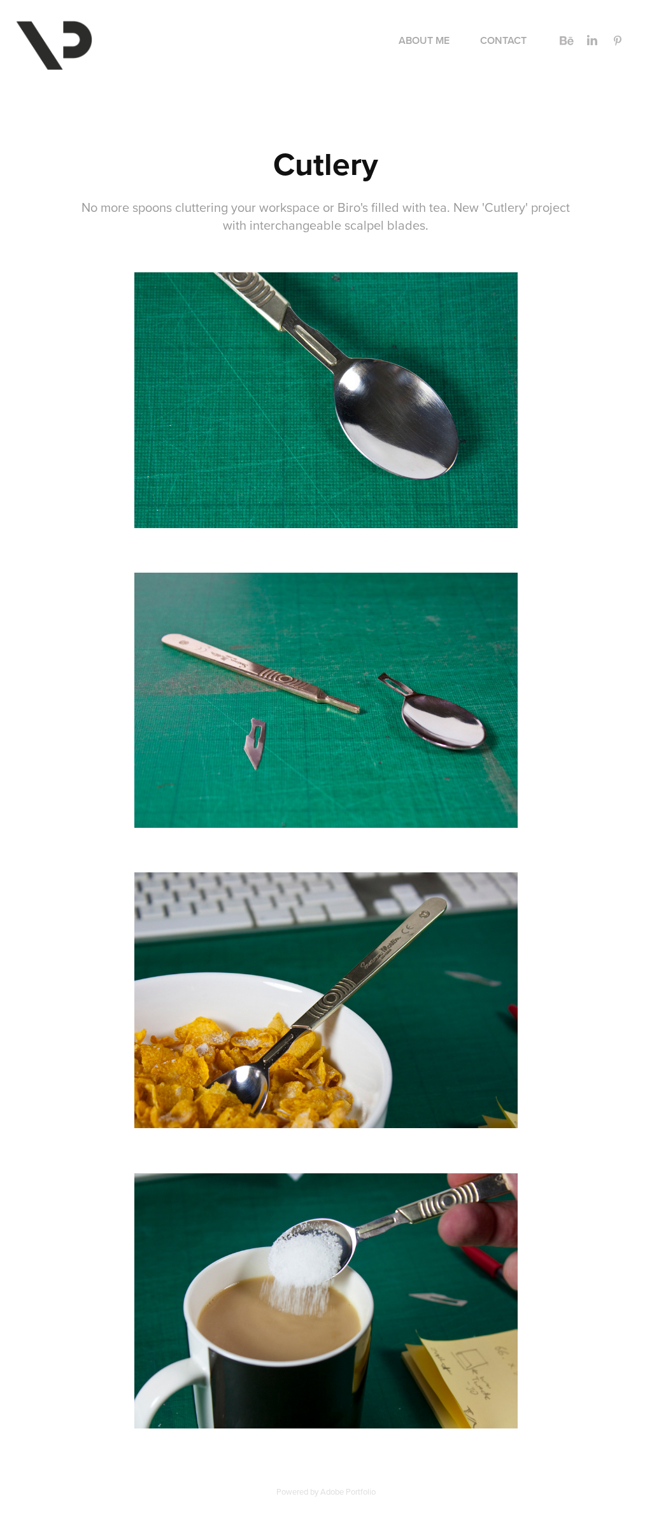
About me (424, 40)
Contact (503, 40)
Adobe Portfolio (348, 1491)
